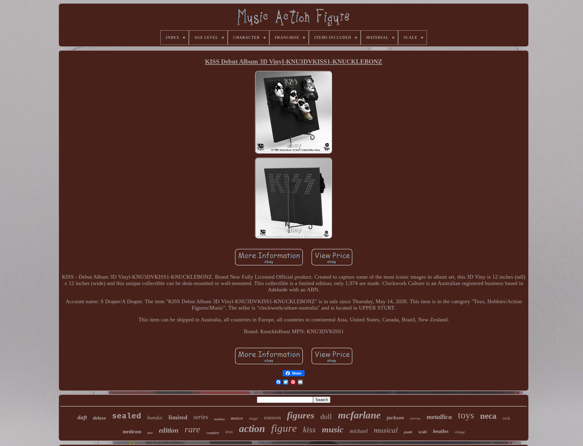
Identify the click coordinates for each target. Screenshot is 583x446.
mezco (237, 418)
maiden (219, 419)
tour (150, 432)
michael (358, 431)
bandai (154, 417)
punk (408, 432)
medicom (132, 431)
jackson (395, 418)
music (332, 429)
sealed (126, 416)
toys (466, 415)
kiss (309, 429)
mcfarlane (359, 415)
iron (229, 431)
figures (300, 415)
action (252, 428)
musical (386, 430)
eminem (272, 418)
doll (326, 417)
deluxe (99, 418)
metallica (439, 417)
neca (488, 416)
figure (284, 428)
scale (422, 432)
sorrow (415, 418)
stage (253, 418)
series (200, 417)
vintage (460, 432)
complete (212, 432)
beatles (440, 431)
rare (192, 429)
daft (82, 417)
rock (506, 418)
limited (178, 417)
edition (169, 430)
